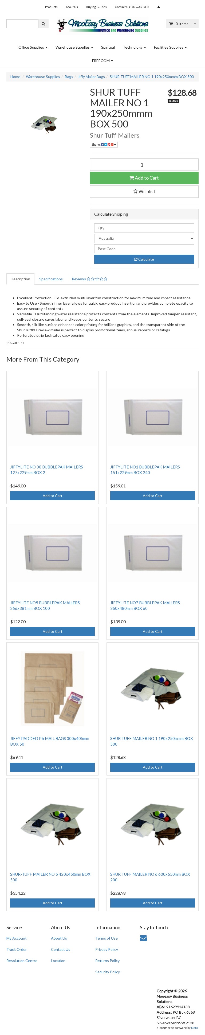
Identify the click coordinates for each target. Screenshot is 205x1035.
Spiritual (108, 47)
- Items (181, 23)
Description (20, 279)
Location (58, 960)
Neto (194, 1027)
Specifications (51, 279)
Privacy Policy (106, 949)
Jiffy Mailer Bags (91, 76)
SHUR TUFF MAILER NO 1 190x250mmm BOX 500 (152, 76)
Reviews (79, 279)
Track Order (16, 949)
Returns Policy (107, 960)
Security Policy (107, 972)
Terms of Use (106, 938)
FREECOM (101, 60)
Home (15, 76)
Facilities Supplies (169, 47)
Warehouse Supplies (73, 47)
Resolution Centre (21, 960)
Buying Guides (96, 7)
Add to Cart (146, 178)
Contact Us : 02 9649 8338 (132, 7)
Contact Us (60, 949)
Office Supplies (31, 47)
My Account (16, 938)
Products (51, 7)
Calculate (145, 259)
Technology (133, 47)
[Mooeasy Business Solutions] (103, 24)
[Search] (43, 23)
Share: (96, 144)
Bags (69, 76)
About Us (72, 7)
